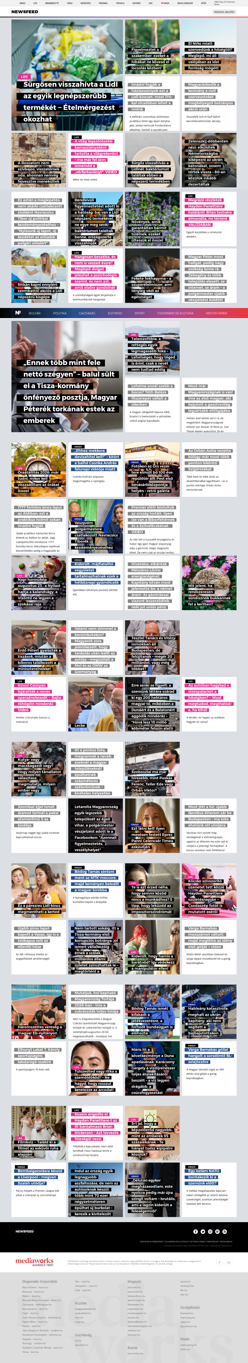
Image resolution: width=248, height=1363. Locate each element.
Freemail (103, 3)
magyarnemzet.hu (85, 1308)
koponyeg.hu (187, 1317)
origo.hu (79, 1321)
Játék (203, 3)
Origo (22, 3)
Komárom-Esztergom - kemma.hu (41, 1334)
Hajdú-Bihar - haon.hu (35, 1321)
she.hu (184, 1294)
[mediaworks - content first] (34, 1262)
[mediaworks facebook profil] (219, 1262)
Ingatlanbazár (185, 3)
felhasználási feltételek (176, 1242)
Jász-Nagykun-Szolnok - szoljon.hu (42, 1330)
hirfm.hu (185, 1349)
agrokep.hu (81, 1344)
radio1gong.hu (188, 1344)
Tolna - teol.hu (30, 1352)
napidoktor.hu (135, 1308)
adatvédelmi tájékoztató (151, 1242)
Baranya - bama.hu (33, 1291)
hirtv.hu (79, 1317)
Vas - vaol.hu (82, 1281)
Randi (166, 3)
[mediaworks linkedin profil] (228, 1262)
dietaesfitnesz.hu (137, 1321)
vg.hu (78, 1340)
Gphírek (137, 3)
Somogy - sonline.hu (34, 1343)
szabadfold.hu (83, 1313)
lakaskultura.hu (136, 1296)
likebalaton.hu (136, 1304)
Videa (69, 3)
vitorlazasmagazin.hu (140, 1326)
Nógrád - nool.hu (32, 1339)
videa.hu (185, 1321)
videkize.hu (134, 1330)
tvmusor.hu (134, 1334)
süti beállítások (197, 1242)
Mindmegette (52, 3)
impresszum (212, 1242)
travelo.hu (133, 1317)
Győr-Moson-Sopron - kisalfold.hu (41, 1317)
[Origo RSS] (224, 1231)
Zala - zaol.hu (83, 1290)
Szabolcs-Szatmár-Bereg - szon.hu (42, 1347)
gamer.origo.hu (136, 1300)
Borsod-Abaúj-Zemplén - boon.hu (41, 1300)
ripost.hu (185, 1281)
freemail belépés (224, 12)
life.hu (183, 1290)
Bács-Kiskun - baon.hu (35, 1287)
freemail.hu (186, 1313)
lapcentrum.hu (188, 1326)
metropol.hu (187, 1285)
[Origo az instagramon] (210, 1231)
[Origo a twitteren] (203, 1231)
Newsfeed (86, 3)
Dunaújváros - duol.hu (35, 1308)
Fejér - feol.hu (30, 1313)
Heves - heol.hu (31, 1326)
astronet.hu (134, 1287)
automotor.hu (135, 1291)
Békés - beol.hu (31, 1296)
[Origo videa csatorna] (217, 1231)
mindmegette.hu (137, 1313)
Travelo (120, 3)
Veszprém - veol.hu (86, 1285)
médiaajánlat (226, 1242)
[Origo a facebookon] (195, 1231)
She (151, 3)
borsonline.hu (135, 1353)
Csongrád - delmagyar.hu (37, 1304)
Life (35, 3)
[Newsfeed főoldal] (25, 1231)
